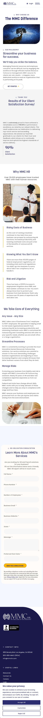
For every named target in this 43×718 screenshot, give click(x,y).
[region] (21, 700)
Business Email (10, 506)
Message (7, 537)
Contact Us (7, 676)
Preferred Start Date (12, 554)
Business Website (11, 516)
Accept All (21, 702)
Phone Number (10, 485)
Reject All (21, 714)
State (6, 527)
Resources (7, 673)
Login (31, 3)
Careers (6, 679)
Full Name (8, 474)
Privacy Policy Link (12, 577)
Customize (22, 708)
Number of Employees (12, 495)
